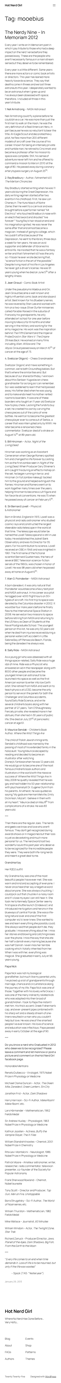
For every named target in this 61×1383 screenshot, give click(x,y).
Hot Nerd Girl (13, 5)
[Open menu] (54, 5)
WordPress (50, 1376)
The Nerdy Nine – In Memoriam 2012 (25, 35)
